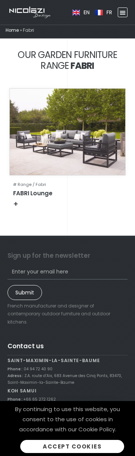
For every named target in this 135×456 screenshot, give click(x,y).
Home (12, 30)
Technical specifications (53, 204)
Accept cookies (72, 446)
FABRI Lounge (32, 193)
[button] (123, 12)
